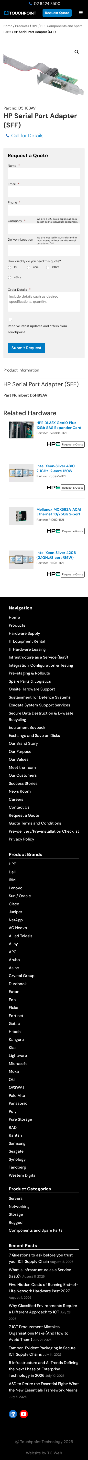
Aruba (14, 959)
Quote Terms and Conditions (35, 823)
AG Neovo (18, 927)
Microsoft (18, 1063)
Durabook (18, 983)
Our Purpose (20, 751)
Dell (12, 872)
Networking (19, 1206)
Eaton (14, 991)
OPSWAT (16, 1087)
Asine (14, 967)
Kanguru (16, 1039)
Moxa (14, 1071)
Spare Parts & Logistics (30, 681)
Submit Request (26, 347)
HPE (35, 26)
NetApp (16, 920)
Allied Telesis (20, 935)
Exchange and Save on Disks (34, 735)
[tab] (43, 370)
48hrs (17, 277)
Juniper (15, 911)
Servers (15, 1198)
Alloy (13, 943)
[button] (76, 52)
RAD (13, 1127)
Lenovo (15, 888)
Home (7, 26)
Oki (12, 1079)
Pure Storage (20, 1119)
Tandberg (17, 1167)
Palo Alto (17, 1095)
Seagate (16, 1151)
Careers (16, 799)
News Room (20, 791)
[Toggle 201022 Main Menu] (81, 13)
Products (22, 26)
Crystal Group (21, 975)
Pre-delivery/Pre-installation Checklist (44, 831)
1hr (15, 267)
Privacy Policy (21, 839)
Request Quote (57, 13)
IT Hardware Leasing (27, 649)
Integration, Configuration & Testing (41, 665)
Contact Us (19, 807)
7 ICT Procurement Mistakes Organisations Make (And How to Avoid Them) (38, 1333)
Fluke (13, 1007)
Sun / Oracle (20, 895)
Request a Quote (24, 815)
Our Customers (23, 775)
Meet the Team (22, 767)
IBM (12, 879)
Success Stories (23, 783)
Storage (16, 1214)
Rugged (15, 1222)
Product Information (21, 370)
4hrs (36, 267)
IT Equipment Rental (27, 641)
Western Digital (22, 1175)
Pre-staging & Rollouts (29, 673)
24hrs (55, 267)
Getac (14, 1023)
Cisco (14, 904)
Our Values (18, 759)
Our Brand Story (23, 743)
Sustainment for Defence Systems (40, 697)
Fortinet (16, 1015)
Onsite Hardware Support (32, 689)
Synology (17, 1159)
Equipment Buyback (27, 727)
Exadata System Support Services (39, 705)
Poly (13, 1111)
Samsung (17, 1143)
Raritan (15, 1135)
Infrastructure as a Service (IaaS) (38, 657)
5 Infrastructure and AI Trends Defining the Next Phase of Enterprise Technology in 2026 (43, 1369)
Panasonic (18, 1103)
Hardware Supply (24, 633)
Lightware (18, 1055)
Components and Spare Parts (35, 1230)
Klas (12, 1047)
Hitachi (15, 1031)
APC (13, 951)
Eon (12, 999)
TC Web (54, 1453)
